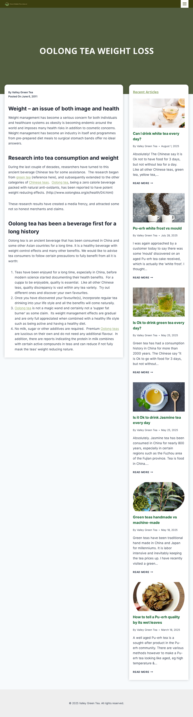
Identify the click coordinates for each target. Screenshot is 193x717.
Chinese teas (39, 182)
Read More (142, 183)
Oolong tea (60, 182)
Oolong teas (110, 329)
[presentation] (159, 113)
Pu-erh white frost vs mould (157, 228)
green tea (23, 177)
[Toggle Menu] (184, 4)
